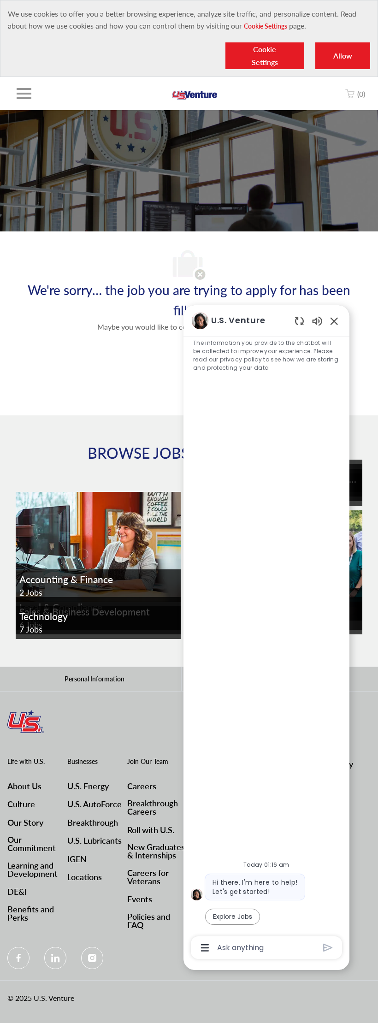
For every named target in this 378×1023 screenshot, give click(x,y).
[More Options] (205, 947)
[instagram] (92, 958)
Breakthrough (92, 822)
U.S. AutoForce (94, 804)
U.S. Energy (88, 786)
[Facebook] (18, 958)
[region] (266, 633)
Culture (21, 804)
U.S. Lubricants (94, 840)
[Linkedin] (55, 958)
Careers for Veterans (148, 877)
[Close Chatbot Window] (334, 320)
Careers (141, 786)
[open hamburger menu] (24, 94)
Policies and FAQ (148, 920)
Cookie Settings (265, 26)
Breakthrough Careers (152, 807)
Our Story (25, 822)
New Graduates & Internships (156, 851)
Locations (84, 877)
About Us (24, 786)
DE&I (17, 892)
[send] (328, 947)
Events (139, 899)
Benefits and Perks (30, 913)
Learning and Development (32, 869)
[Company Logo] (194, 94)
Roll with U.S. (150, 830)
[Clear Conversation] (299, 320)
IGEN (77, 859)
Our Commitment (31, 843)
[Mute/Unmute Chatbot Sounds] (317, 320)
